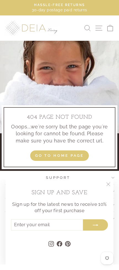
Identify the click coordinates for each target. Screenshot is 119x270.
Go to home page (59, 155)
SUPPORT (58, 177)
